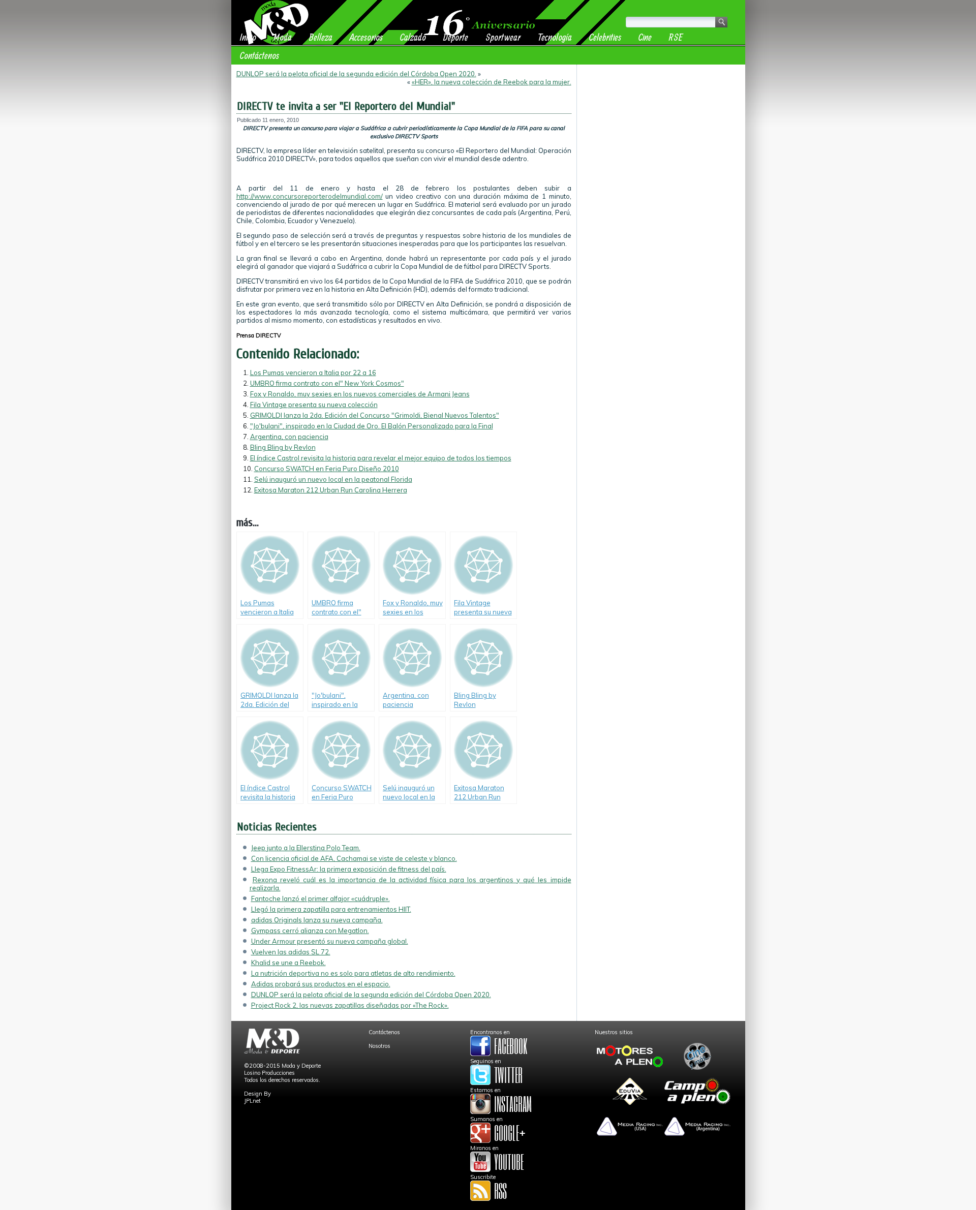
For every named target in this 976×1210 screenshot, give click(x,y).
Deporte (455, 37)
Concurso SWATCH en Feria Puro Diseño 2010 (326, 468)
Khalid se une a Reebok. (288, 962)
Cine (645, 37)
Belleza (320, 37)
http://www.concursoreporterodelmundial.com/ (309, 196)
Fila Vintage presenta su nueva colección (314, 404)
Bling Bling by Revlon (283, 447)
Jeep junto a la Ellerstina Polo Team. (305, 848)
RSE (676, 37)
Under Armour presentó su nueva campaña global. (329, 941)
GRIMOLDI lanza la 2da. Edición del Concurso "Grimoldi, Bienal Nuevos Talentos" (374, 415)
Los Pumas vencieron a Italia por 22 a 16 (313, 372)
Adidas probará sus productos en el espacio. (320, 984)
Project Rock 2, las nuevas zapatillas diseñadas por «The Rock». (350, 1005)
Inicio (248, 37)
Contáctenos (259, 55)
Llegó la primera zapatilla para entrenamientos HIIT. (331, 909)
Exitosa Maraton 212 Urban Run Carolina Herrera (330, 490)
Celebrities (605, 37)
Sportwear (503, 37)
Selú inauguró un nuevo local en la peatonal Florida (333, 479)
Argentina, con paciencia (289, 436)
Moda (282, 37)
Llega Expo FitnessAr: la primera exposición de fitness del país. (348, 869)
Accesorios (366, 37)
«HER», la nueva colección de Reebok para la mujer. (491, 82)
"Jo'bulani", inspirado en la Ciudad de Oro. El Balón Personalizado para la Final (371, 426)
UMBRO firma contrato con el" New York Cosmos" (327, 383)
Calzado (413, 37)
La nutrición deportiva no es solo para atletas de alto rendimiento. (353, 973)
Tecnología (555, 37)
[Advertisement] (661, 133)
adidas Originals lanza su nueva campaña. (317, 920)
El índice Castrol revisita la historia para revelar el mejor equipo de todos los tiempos (380, 458)
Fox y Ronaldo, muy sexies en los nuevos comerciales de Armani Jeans (360, 394)
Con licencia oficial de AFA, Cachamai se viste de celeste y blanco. (354, 858)
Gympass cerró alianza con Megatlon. (310, 930)
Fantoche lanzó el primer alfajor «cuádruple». (320, 898)
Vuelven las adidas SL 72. (290, 952)
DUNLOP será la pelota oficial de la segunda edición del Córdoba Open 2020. (356, 74)
